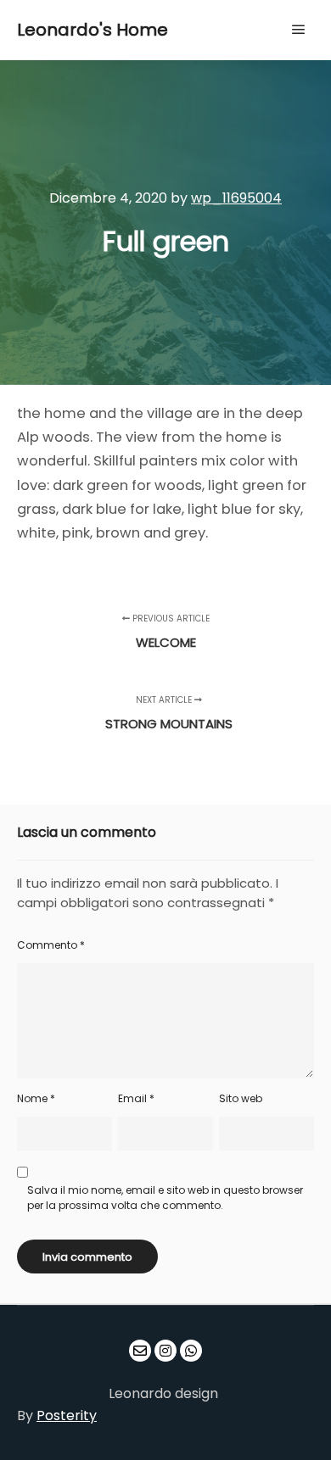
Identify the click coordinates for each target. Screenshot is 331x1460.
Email (136, 1098)
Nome (36, 1098)
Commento (51, 945)
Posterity (66, 1415)
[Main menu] (298, 30)
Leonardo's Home (92, 30)
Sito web (240, 1098)
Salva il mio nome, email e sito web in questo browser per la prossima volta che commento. (165, 1197)
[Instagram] (165, 1351)
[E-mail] (140, 1351)
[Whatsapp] (191, 1351)
